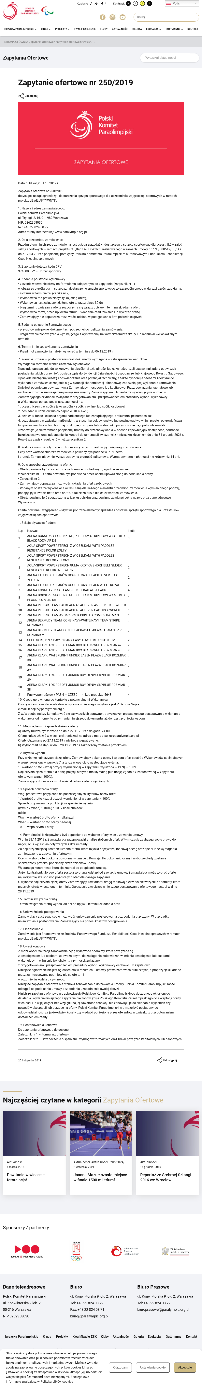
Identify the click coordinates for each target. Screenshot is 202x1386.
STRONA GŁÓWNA (15, 41)
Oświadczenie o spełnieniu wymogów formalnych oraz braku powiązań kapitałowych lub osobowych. (112, 1039)
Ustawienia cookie (153, 1367)
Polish (177, 3)
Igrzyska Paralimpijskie (19, 29)
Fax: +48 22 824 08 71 (87, 1309)
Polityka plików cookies (56, 1381)
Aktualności (120, 29)
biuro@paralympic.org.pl (89, 1316)
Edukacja (152, 29)
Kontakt (192, 29)
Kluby (104, 29)
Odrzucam (120, 1367)
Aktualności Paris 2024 (107, 1162)
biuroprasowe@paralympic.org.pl (163, 1309)
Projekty (61, 29)
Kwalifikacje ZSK (85, 29)
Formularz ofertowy (55, 1034)
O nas (44, 29)
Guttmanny (173, 29)
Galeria (137, 29)
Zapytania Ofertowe (41, 41)
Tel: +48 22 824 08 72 (86, 1303)
